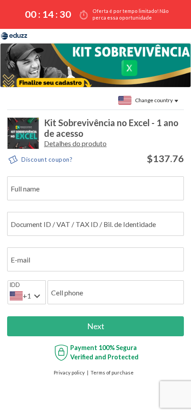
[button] (75, 143)
